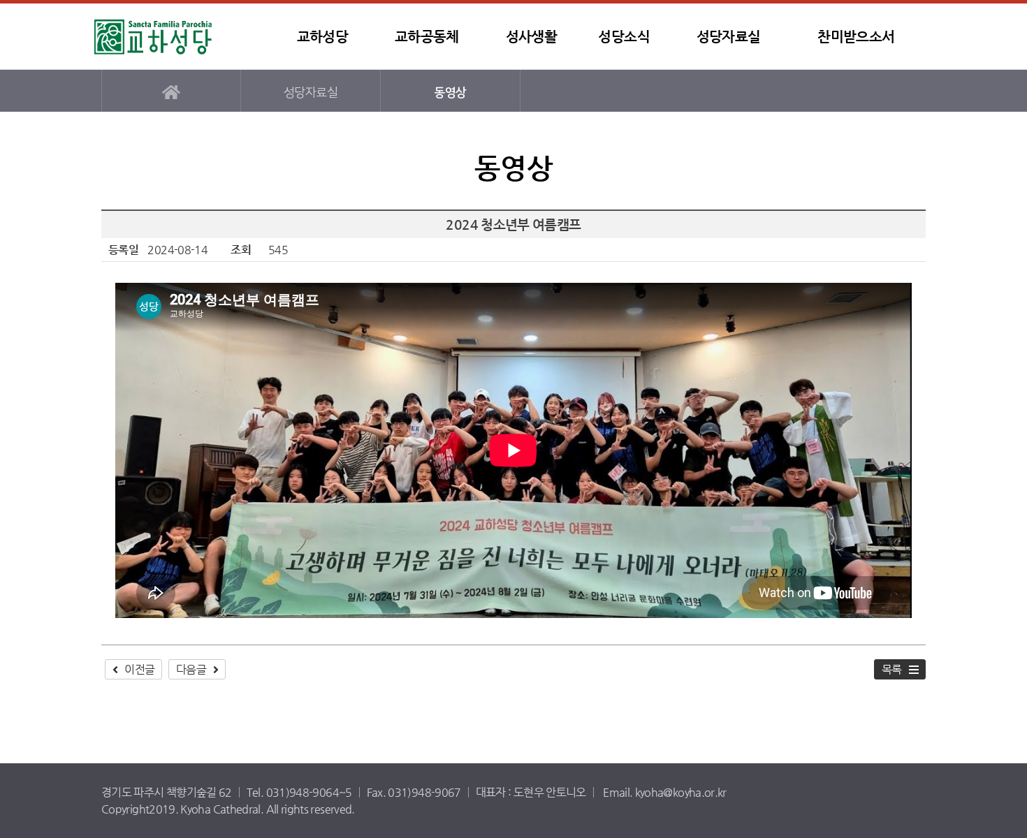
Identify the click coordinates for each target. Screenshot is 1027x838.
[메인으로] (171, 91)
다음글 (191, 669)
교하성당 (181, 36)
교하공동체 (427, 37)
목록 (892, 669)
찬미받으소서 (855, 37)
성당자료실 (729, 37)
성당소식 (623, 37)
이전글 (139, 669)
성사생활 (531, 37)
